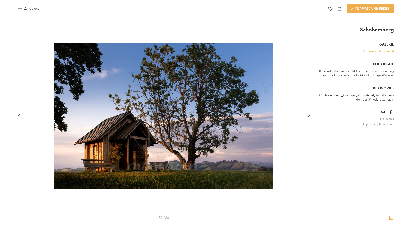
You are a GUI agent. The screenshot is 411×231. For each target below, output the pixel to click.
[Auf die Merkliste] (330, 9)
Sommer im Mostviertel (378, 51)
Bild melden (387, 119)
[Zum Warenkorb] (339, 9)
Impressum (370, 124)
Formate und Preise (372, 8)
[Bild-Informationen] (391, 218)
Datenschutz (386, 124)
